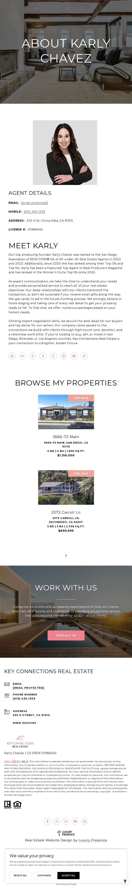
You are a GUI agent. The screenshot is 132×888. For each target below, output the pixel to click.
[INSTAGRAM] (53, 355)
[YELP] (32, 355)
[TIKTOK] (84, 355)
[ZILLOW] (12, 355)
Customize (44, 875)
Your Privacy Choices (66, 884)
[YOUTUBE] (73, 355)
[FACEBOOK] (43, 355)
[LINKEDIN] (22, 355)
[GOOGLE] (63, 355)
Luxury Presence (93, 840)
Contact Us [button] (66, 635)
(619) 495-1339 (34, 211)
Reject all (20, 875)
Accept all (68, 875)
